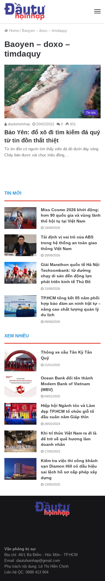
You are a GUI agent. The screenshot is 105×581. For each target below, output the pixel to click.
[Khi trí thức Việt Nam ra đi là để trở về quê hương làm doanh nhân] (20, 441)
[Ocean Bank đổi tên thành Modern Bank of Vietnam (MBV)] (20, 386)
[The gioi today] (24, 11)
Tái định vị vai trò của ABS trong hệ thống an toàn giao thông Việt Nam (69, 243)
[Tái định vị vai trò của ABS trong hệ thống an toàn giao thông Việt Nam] (20, 245)
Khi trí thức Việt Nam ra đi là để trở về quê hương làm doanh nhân (69, 439)
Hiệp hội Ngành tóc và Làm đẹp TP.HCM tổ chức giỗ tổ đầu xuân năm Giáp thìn (68, 411)
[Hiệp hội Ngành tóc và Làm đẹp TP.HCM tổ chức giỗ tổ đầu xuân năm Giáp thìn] (20, 414)
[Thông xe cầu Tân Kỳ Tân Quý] (20, 360)
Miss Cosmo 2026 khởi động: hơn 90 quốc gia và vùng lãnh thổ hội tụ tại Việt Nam (71, 215)
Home (13, 30)
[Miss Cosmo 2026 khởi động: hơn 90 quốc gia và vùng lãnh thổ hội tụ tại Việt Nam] (20, 218)
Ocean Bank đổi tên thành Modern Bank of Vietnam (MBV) (67, 384)
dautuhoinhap (18, 124)
